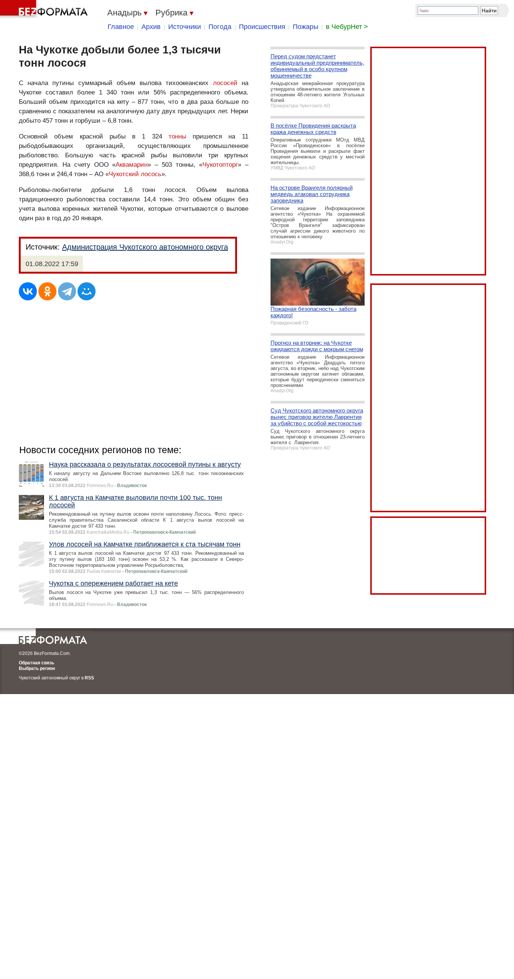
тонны (177, 136)
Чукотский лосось (135, 174)
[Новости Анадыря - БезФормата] (45, 9)
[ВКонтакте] (28, 291)
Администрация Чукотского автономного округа (145, 247)
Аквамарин (132, 164)
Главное (121, 26)
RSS (89, 678)
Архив (151, 26)
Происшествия (262, 26)
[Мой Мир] (87, 291)
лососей (225, 83)
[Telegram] (67, 291)
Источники (184, 26)
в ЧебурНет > (347, 26)
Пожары (305, 26)
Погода (219, 26)
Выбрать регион (37, 668)
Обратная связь (36, 662)
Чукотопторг (220, 164)
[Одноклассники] (47, 291)
